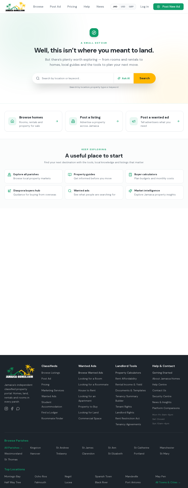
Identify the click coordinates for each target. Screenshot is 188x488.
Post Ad (55, 6)
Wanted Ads (48, 396)
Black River (101, 482)
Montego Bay (12, 476)
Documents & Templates (130, 390)
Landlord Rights (124, 412)
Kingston (35, 447)
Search (145, 78)
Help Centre (159, 384)
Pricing (72, 6)
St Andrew (62, 447)
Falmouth (40, 482)
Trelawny (61, 453)
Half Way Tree (12, 482)
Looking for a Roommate (93, 384)
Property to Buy (88, 406)
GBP (131, 6)
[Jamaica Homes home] (15, 6)
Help (87, 6)
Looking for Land (88, 412)
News (100, 6)
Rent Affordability (126, 378)
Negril (68, 476)
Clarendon (88, 453)
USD (123, 6)
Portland (139, 453)
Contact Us (159, 390)
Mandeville (131, 476)
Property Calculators (128, 372)
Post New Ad (171, 6)
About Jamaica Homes (166, 378)
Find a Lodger (49, 412)
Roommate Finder (52, 418)
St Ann (112, 447)
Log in (144, 6)
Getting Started (162, 372)
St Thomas (11, 459)
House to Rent (87, 390)
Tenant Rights (123, 406)
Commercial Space (90, 418)
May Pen (161, 476)
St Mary (164, 453)
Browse (38, 6)
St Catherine (141, 447)
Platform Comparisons (166, 408)
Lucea (68, 482)
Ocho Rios (41, 476)
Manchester (167, 447)
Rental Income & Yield (128, 384)
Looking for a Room (90, 378)
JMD (115, 6)
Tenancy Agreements (128, 424)
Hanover (35, 453)
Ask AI (126, 78)
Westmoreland (13, 453)
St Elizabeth (115, 453)
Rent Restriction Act (127, 418)
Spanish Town (103, 476)
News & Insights (161, 402)
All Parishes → (13, 447)
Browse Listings (50, 372)
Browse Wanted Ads (90, 372)
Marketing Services (52, 390)
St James (87, 447)
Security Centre (161, 396)
